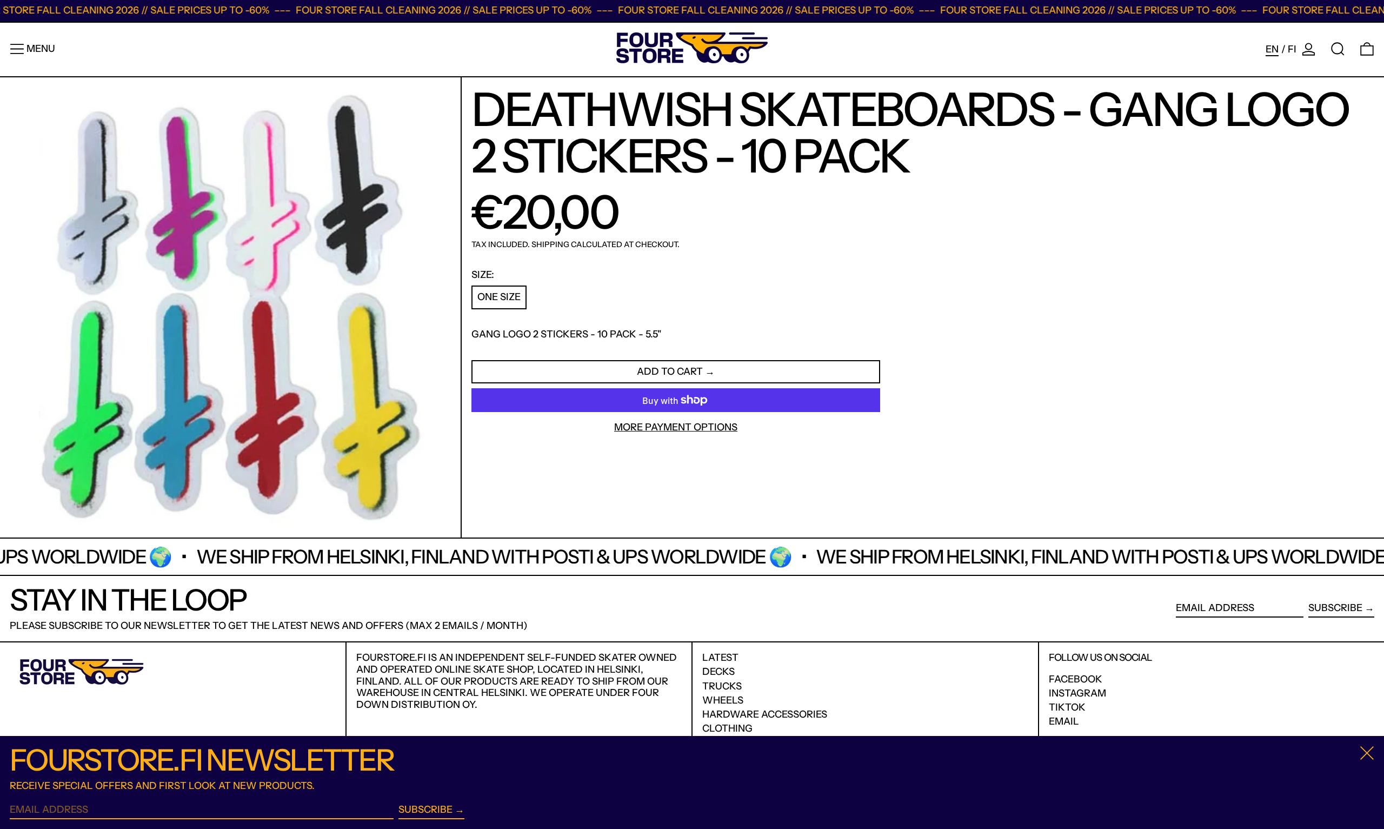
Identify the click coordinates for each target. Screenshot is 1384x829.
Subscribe (1335, 608)
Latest (720, 658)
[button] (1337, 49)
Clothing (727, 728)
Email (1064, 721)
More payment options (675, 427)
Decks (718, 672)
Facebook (1075, 679)
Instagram (1077, 693)
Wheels (722, 700)
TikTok (1067, 707)
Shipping (550, 245)
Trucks (722, 686)
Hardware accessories (764, 714)
